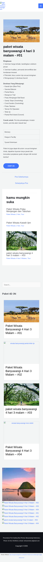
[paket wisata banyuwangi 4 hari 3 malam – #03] (20, 520)
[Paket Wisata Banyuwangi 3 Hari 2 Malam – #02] (20, 503)
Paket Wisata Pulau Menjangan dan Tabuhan (18, 210)
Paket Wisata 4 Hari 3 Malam (16, 258)
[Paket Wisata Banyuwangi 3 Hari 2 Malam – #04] (20, 509)
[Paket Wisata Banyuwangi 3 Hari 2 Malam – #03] (20, 506)
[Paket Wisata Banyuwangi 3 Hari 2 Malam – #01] (18, 484)
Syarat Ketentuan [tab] (11, 142)
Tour (22, 214)
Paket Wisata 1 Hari (13, 214)
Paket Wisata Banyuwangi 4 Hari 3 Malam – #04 (19, 450)
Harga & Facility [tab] (10, 137)
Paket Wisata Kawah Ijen (18, 222)
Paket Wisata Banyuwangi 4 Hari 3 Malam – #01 (19, 329)
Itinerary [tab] (7, 132)
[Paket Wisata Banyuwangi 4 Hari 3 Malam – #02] (20, 516)
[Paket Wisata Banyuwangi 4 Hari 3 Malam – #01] (20, 513)
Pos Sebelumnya (21, 177)
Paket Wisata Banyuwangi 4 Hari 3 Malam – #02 (19, 371)
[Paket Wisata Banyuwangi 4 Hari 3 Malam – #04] (20, 523)
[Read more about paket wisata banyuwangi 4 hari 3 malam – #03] (21, 241)
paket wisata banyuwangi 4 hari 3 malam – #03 (19, 254)
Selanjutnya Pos (21, 183)
